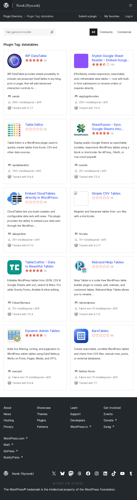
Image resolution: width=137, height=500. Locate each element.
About (7, 408)
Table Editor (34, 124)
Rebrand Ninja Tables (108, 262)
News (7, 414)
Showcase (44, 408)
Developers (77, 420)
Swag (109, 427)
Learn (74, 408)
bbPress (11, 451)
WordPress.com (16, 438)
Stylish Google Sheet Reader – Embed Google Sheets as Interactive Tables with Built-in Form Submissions (110, 58)
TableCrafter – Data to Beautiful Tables (40, 264)
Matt (9, 444)
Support (75, 414)
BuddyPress (13, 457)
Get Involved (112, 408)
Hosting (9, 420)
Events (108, 414)
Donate (110, 420)
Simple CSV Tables (106, 193)
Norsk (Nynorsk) (23, 473)
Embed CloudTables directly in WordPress (41, 195)
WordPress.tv (81, 427)
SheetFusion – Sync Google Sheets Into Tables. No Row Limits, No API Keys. (109, 127)
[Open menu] (131, 5)
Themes (42, 414)
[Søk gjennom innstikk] (51, 32)
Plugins (41, 420)
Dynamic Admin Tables (42, 331)
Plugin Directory (13, 16)
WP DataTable (36, 56)
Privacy (8, 427)
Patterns (42, 427)
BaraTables (100, 331)
